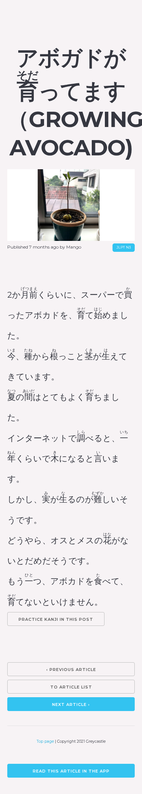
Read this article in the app (71, 771)
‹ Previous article (71, 669)
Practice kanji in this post (56, 619)
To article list (71, 687)
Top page (45, 741)
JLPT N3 (124, 247)
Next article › (71, 704)
